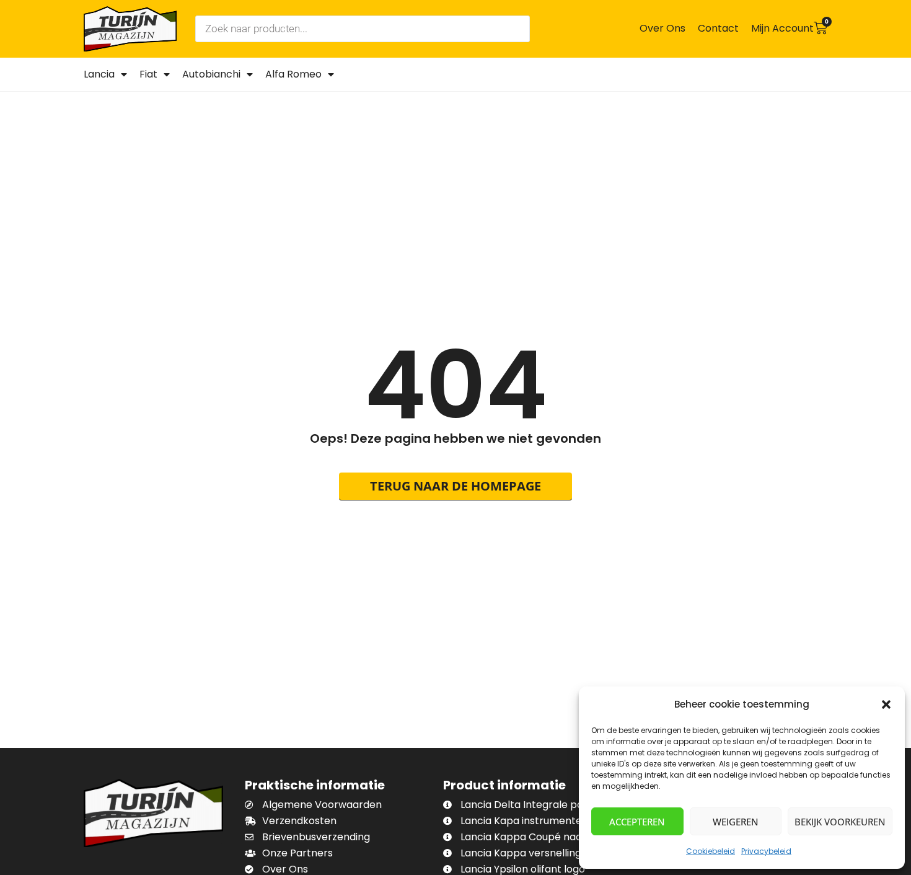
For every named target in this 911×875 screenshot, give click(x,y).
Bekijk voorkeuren (840, 821)
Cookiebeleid (710, 851)
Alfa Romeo (293, 74)
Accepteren (637, 821)
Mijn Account (782, 28)
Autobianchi (211, 74)
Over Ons (662, 28)
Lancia (99, 74)
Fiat (148, 74)
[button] (886, 704)
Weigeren (736, 821)
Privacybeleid (766, 851)
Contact (718, 28)
